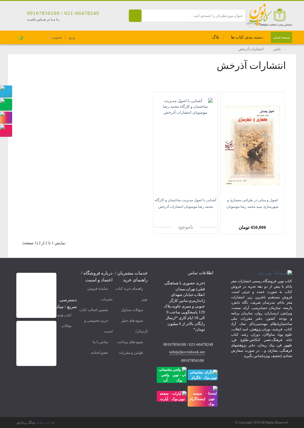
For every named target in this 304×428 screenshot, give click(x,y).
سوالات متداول (132, 310)
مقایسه (267, 215)
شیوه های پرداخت (130, 342)
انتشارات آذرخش (250, 49)
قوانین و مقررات (131, 353)
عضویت (56, 37)
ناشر (277, 49)
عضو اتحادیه (99, 353)
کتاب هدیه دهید (61, 315)
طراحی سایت (45, 422)
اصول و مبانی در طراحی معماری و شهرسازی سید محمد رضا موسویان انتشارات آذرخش (252, 206)
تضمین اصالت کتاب (93, 310)
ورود (71, 37)
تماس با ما (100, 342)
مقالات (66, 326)
